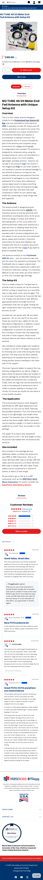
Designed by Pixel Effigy (22, 871)
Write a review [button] (21, 531)
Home (5, 6)
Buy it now (22, 77)
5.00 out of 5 (27, 509)
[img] (9, 550)
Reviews (27, 86)
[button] (3, 2)
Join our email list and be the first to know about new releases (21, 858)
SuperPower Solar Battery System (16, 485)
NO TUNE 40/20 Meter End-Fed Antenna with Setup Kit (19, 8)
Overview (16, 86)
